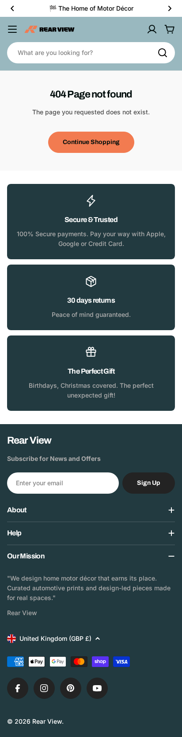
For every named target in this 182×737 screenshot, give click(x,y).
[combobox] (91, 52)
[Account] (152, 29)
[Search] (162, 52)
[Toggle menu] (12, 29)
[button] (12, 8)
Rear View (47, 721)
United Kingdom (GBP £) (55, 638)
